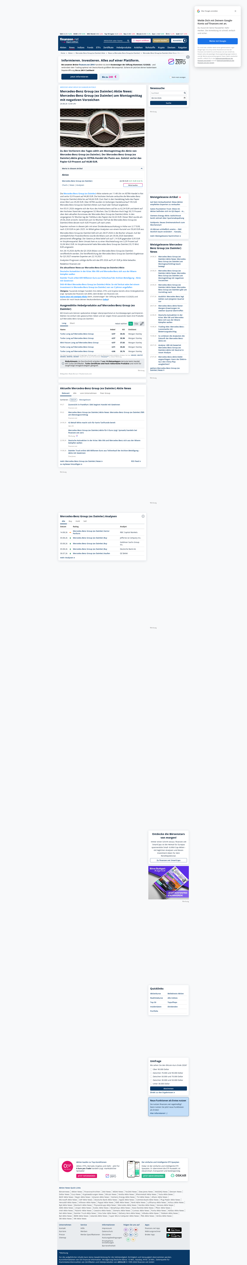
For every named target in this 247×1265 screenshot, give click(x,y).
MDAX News (118, 1191)
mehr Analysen (67, 557)
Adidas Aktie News (176, 1210)
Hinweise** (105, 357)
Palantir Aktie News (83, 1210)
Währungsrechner (153, 1231)
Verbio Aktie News (164, 1216)
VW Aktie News (80, 1218)
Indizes (80, 47)
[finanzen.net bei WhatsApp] (128, 1240)
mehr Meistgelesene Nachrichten (165, 236)
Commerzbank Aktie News (147, 1200)
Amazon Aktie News (100, 1197)
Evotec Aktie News (101, 1208)
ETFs (98, 47)
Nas (125, 34)
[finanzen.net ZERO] (177, 64)
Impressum (107, 1228)
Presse (62, 1235)
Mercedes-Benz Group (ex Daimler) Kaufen (91, 553)
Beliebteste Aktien (176, 993)
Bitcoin (139, 34)
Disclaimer (106, 1235)
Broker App (150, 1235)
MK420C (133, 355)
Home (63, 53)
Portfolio (154, 1011)
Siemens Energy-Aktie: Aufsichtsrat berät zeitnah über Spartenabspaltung (167, 216)
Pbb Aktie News (147, 1216)
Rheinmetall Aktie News (146, 1194)
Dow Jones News (146, 1191)
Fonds (90, 47)
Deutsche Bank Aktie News (105, 1200)
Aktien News (77, 1191)
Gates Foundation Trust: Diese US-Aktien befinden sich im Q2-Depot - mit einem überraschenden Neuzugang (167, 210)
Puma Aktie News (158, 1210)
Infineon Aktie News (87, 1202)
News (72, 47)
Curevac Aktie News (140, 1210)
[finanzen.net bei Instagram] (126, 1230)
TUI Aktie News (143, 1197)
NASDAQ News (161, 1191)
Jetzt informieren (79, 76)
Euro (153, 34)
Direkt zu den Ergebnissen (162, 1092)
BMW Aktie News (81, 1216)
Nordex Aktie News (146, 1205)
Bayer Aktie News (82, 1197)
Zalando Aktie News (98, 1216)
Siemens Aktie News (121, 1210)
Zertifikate (108, 47)
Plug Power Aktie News (170, 1200)
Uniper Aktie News (83, 1208)
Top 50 (153, 1002)
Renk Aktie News (138, 1202)
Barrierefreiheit (108, 1246)
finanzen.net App (152, 1228)
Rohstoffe (150, 47)
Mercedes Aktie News (127, 1205)
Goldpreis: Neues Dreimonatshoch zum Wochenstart (167, 223)
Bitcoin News (111, 1194)
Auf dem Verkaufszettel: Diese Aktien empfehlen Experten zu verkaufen (166, 203)
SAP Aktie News (85, 1200)
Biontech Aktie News (83, 1205)
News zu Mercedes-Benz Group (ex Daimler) (124, 53)
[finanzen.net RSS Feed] (133, 1240)
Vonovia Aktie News (165, 1205)
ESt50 (75, 34)
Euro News (76, 1194)
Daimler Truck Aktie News (85, 1213)
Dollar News (64, 1194)
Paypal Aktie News (105, 1202)
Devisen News (176, 1191)
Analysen (80, 185)
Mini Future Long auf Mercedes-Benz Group (79, 342)
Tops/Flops (172, 1002)
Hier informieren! (158, 1113)
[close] (235, 11)
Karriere (62, 1231)
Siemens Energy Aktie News (123, 1197)
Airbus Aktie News (176, 1202)
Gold (177, 34)
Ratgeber (182, 47)
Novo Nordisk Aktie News (143, 1208)
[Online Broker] (70, 41)
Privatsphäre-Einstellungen (108, 1242)
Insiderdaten (155, 1006)
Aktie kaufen (133, 185)
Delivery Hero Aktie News (129, 1213)
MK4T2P (140, 355)
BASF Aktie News (66, 1197)
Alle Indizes (173, 998)
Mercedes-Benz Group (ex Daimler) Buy (90, 538)
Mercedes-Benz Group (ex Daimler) (77, 181)
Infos (105, 299)
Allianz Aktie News (159, 1197)
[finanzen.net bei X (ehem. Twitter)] (126, 1235)
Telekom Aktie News (169, 1213)
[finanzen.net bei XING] (136, 1235)
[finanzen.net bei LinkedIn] (131, 1235)
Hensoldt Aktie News (68, 1202)
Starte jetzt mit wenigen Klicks (73, 296)
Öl (166, 34)
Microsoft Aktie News (68, 1200)
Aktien (63, 47)
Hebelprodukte (123, 47)
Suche (168, 103)
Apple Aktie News (126, 1200)
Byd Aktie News (65, 1205)
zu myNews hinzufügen (70, 464)
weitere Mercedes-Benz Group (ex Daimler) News (165, 369)
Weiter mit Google (217, 41)
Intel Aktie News (66, 1210)
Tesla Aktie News (165, 1194)
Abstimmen (169, 1088)
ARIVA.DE (122, 1262)
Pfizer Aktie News (163, 1208)
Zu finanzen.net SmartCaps (168, 860)
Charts (65, 185)
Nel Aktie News (65, 1213)
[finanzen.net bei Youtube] (136, 1230)
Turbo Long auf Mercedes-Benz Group (77, 334)
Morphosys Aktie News (120, 1208)
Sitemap (62, 1238)
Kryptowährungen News (93, 1194)
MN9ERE (63, 357)
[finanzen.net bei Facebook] (131, 1230)
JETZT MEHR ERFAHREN (153, 1176)
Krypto (161, 47)
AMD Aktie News (66, 1208)
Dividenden (173, 1006)
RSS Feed (135, 461)
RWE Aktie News (122, 1202)
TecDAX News (131, 1191)
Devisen (171, 47)
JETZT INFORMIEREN (86, 1176)
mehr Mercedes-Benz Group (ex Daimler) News (80, 461)
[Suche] (128, 41)
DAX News (106, 1191)
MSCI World (91, 34)
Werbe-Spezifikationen (90, 1235)
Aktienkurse (155, 993)
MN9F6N (70, 357)
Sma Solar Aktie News (107, 1213)
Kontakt (62, 1228)
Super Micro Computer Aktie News (124, 1216)
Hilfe (83, 1228)
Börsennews (64, 1191)
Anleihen (138, 47)
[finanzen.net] (69, 39)
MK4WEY (76, 357)
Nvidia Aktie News (126, 1194)
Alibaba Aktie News (150, 1213)
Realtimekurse (156, 998)
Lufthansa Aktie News (156, 1202)
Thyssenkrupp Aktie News (105, 1205)
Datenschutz (107, 1231)
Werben (84, 1231)
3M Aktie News (65, 1218)
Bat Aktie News (65, 1216)
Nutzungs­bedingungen (112, 1238)
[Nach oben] (183, 1262)
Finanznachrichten (92, 1191)
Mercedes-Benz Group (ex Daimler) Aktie (90, 53)
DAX (61, 34)
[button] (141, 41)
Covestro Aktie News (102, 1210)
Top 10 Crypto (109, 34)
